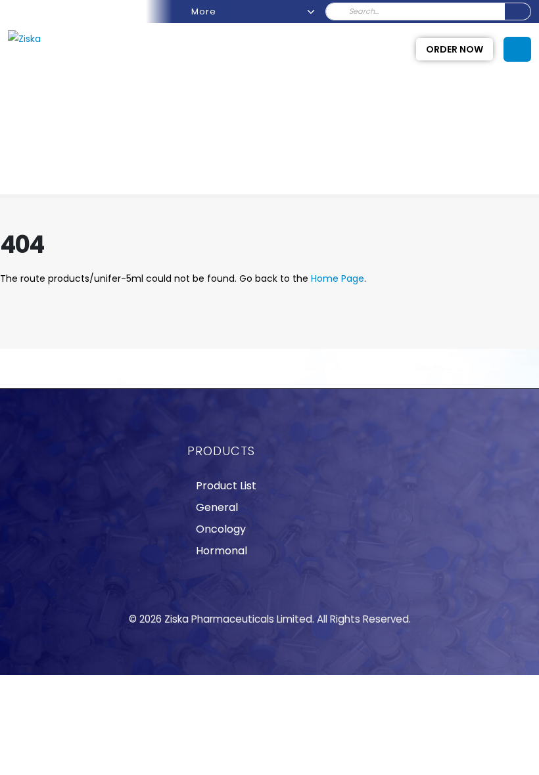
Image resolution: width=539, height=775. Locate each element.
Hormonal (221, 550)
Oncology (221, 529)
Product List (226, 485)
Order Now (454, 49)
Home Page (337, 278)
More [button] (205, 11)
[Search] (517, 11)
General (217, 507)
